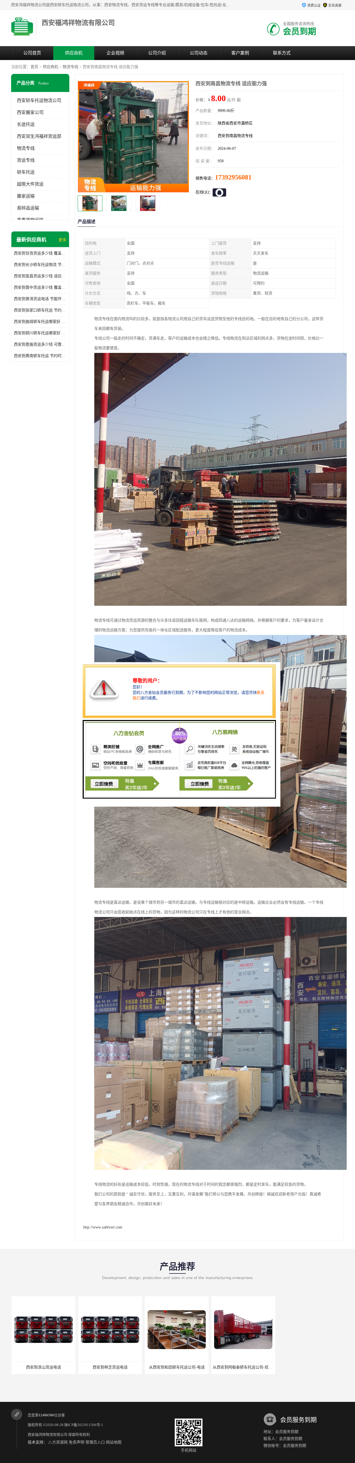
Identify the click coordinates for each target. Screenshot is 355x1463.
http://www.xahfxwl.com (102, 1227)
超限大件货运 (30, 184)
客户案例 (240, 53)
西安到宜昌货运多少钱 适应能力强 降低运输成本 (40, 276)
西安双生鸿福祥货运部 (39, 136)
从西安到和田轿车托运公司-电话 (110, 1367)
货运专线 (26, 160)
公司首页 (32, 53)
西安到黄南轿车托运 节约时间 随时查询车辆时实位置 (40, 356)
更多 (62, 240)
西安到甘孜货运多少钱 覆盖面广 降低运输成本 (40, 253)
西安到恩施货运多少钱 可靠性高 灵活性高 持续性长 (40, 344)
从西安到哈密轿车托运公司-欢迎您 (309, 1367)
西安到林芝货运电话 (43, 1367)
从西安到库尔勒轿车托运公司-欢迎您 (244, 1367)
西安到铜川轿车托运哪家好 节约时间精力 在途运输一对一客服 (40, 333)
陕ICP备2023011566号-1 (83, 1425)
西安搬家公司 (30, 112)
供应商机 (74, 53)
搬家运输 (26, 196)
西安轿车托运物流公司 (39, 100)
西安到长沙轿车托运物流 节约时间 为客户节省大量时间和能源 (40, 265)
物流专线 (70, 67)
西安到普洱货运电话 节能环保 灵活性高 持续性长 (40, 299)
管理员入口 (95, 1442)
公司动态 (198, 53)
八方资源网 (58, 1442)
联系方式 (282, 53)
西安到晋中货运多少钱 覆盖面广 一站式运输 (40, 287)
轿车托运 (26, 172)
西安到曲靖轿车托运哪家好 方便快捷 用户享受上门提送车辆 (40, 322)
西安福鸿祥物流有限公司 (47, 1434)
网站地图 (113, 1442)
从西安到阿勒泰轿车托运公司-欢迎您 (177, 1367)
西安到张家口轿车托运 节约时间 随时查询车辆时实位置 (40, 310)
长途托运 (26, 124)
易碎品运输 (28, 208)
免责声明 (76, 1442)
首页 (34, 67)
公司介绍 (157, 53)
